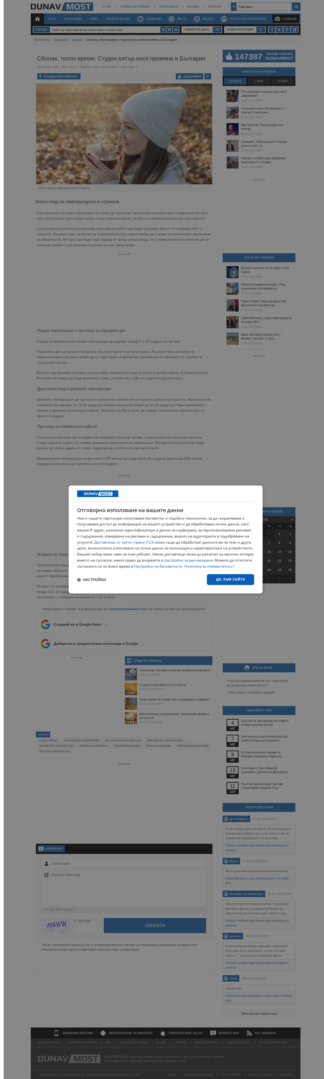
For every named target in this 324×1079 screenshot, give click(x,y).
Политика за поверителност (209, 566)
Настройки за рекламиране (188, 560)
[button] (91, 579)
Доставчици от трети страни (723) (124, 542)
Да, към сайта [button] (230, 579)
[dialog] (166, 539)
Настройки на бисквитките (158, 566)
